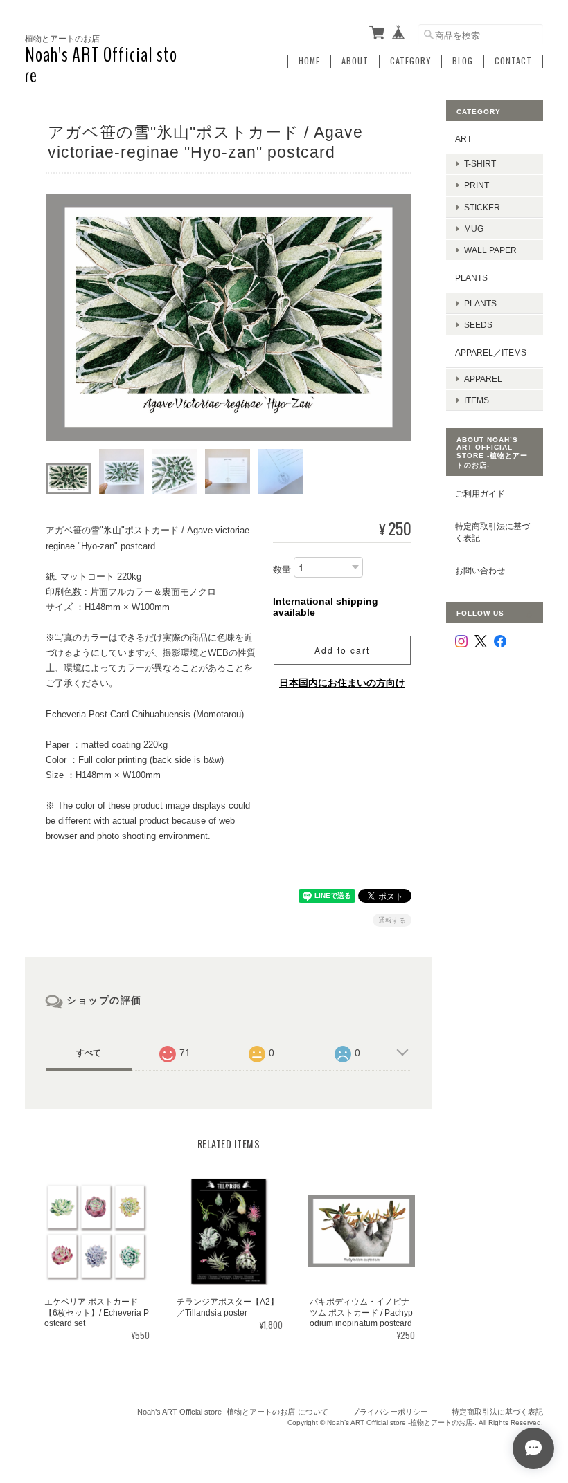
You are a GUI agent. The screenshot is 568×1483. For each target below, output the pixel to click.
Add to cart (342, 650)
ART (463, 138)
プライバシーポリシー (390, 1412)
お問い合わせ (480, 570)
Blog (462, 61)
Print (476, 185)
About (355, 61)
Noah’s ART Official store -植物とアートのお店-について (232, 1412)
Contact (513, 61)
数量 (282, 570)
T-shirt (480, 163)
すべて (88, 1053)
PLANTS (471, 277)
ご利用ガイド (480, 493)
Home (309, 61)
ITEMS (476, 400)
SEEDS (478, 324)
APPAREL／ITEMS (490, 352)
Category (410, 61)
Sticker (482, 207)
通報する (392, 920)
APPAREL (483, 378)
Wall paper (490, 250)
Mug (473, 228)
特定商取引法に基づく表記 (492, 532)
